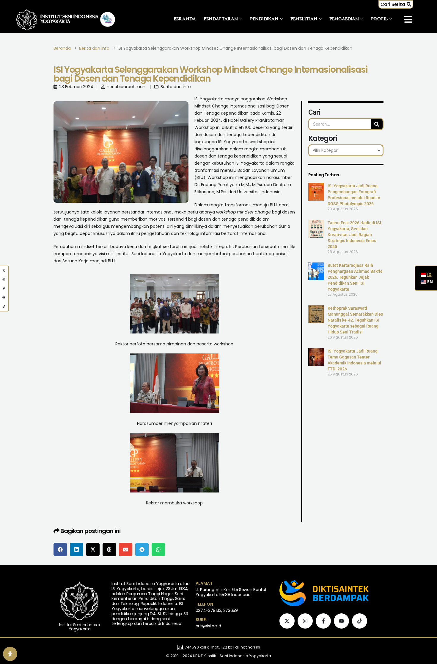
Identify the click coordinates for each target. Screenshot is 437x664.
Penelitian (303, 19)
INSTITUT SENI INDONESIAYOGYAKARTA (69, 19)
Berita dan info (176, 87)
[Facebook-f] (323, 621)
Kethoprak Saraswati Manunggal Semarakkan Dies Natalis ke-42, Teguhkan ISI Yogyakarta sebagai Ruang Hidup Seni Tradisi (355, 320)
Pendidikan (264, 19)
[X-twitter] (287, 621)
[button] (395, 4)
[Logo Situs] (26, 19)
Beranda (185, 19)
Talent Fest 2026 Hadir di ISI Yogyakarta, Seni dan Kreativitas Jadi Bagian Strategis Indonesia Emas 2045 (354, 234)
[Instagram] (305, 621)
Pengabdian (344, 19)
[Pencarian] (377, 124)
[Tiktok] (359, 621)
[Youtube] (341, 621)
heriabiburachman (126, 87)
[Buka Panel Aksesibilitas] (10, 654)
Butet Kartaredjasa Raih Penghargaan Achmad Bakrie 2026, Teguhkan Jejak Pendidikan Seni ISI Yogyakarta (355, 277)
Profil (379, 19)
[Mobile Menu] (408, 19)
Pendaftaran (221, 19)
